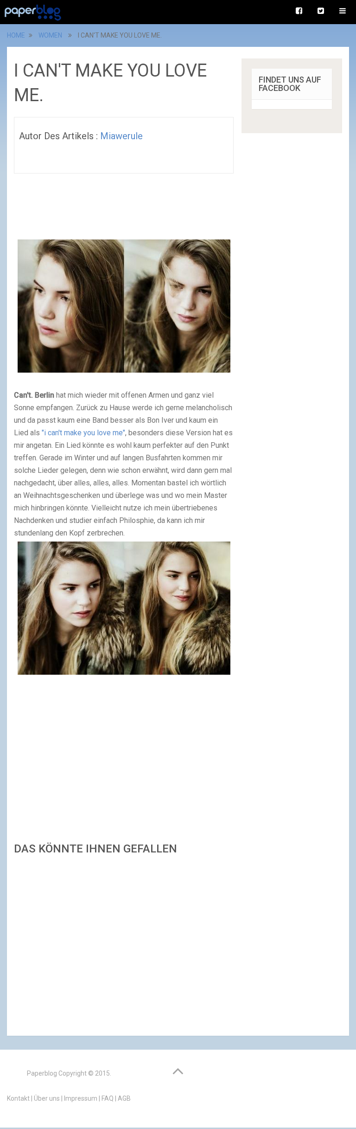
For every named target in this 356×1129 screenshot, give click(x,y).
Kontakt (18, 1098)
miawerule (121, 136)
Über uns (47, 1098)
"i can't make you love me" (83, 432)
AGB (124, 1098)
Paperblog (42, 1073)
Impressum (80, 1098)
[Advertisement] (124, 942)
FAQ (108, 1098)
